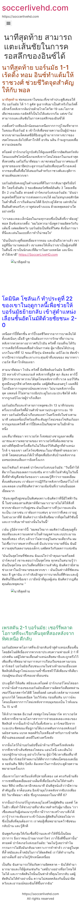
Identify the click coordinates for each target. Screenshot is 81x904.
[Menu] (8, 23)
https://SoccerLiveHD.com (38, 254)
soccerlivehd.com (35, 8)
